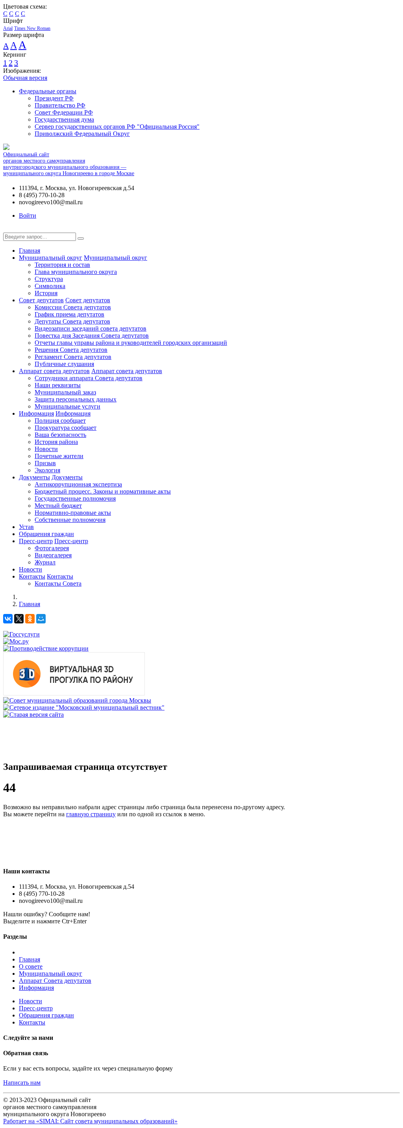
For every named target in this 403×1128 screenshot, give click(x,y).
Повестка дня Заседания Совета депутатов (92, 335)
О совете (31, 966)
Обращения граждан (46, 534)
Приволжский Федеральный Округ (82, 133)
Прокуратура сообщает (65, 427)
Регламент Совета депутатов (73, 356)
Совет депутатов (41, 300)
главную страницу (91, 814)
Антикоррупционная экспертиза (78, 484)
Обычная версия (25, 77)
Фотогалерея (52, 548)
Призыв (45, 463)
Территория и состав (62, 264)
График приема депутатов (69, 314)
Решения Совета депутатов (71, 349)
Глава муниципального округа (76, 271)
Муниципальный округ (50, 257)
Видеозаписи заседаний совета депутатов (90, 328)
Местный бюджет (58, 505)
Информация (36, 413)
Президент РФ (54, 98)
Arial (8, 28)
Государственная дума (64, 119)
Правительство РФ (60, 105)
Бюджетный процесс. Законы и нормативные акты (103, 491)
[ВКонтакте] (8, 618)
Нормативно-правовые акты (73, 512)
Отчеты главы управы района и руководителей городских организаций (131, 342)
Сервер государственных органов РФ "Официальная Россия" (117, 126)
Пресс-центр (36, 541)
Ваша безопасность (60, 434)
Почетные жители (59, 456)
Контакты (32, 576)
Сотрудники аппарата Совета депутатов (88, 378)
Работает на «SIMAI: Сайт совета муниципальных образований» (90, 1121)
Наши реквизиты (58, 385)
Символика (50, 286)
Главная (29, 250)
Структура (49, 279)
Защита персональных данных (75, 399)
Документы (34, 477)
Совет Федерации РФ (64, 112)
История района (56, 441)
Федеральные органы (47, 91)
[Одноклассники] (30, 618)
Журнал (45, 562)
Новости (46, 449)
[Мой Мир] (41, 618)
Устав (26, 526)
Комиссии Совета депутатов (73, 307)
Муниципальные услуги (67, 406)
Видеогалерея (53, 555)
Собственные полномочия (70, 519)
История (46, 293)
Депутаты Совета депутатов (72, 321)
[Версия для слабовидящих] (9, 229)
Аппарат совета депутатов (54, 371)
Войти (27, 215)
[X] (19, 618)
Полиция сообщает (60, 420)
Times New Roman (32, 28)
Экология (47, 470)
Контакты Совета (58, 583)
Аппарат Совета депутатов (55, 980)
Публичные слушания (64, 364)
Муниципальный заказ (65, 392)
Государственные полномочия (75, 498)
